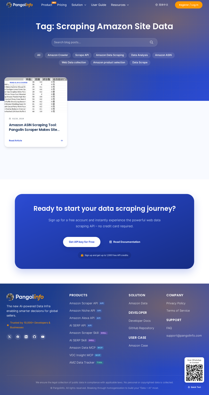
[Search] (151, 42)
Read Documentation (126, 241)
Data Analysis (139, 55)
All (38, 55)
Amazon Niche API (85, 310)
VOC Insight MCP (84, 355)
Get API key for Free (82, 241)
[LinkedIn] (26, 337)
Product (46, 5)
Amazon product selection (109, 62)
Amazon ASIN (163, 55)
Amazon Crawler (58, 55)
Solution (77, 5)
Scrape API (82, 55)
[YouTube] (43, 337)
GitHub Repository (141, 328)
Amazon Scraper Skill (88, 332)
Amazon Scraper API (86, 303)
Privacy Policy (175, 303)
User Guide (98, 5)
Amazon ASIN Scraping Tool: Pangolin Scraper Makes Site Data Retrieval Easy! (33, 130)
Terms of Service (178, 310)
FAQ (169, 328)
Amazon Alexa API (84, 318)
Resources (118, 5)
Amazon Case (138, 345)
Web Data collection (74, 62)
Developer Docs (140, 320)
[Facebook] (18, 337)
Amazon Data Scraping (110, 55)
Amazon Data (138, 303)
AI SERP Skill (82, 340)
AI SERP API (80, 325)
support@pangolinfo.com (184, 335)
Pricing (62, 5)
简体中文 (163, 4)
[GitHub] (34, 337)
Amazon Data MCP (86, 347)
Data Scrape (139, 62)
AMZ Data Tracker (85, 362)
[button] (188, 4)
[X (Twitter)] (9, 337)
